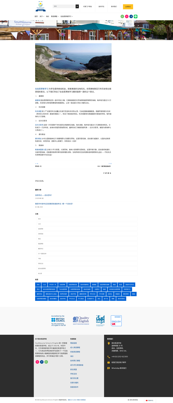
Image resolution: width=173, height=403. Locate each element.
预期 (113, 299)
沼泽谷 (110, 294)
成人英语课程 (75, 347)
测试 (99, 299)
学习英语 (81, 299)
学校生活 (40, 263)
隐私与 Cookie (72, 400)
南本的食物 (87, 289)
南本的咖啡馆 (84, 284)
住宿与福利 (74, 383)
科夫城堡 (38, 111)
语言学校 (73, 294)
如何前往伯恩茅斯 (114, 289)
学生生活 (92, 294)
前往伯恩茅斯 (42, 268)
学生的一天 (38, 166)
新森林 (118, 294)
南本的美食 (121, 299)
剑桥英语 (40, 233)
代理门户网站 (87, 6)
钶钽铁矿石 (127, 289)
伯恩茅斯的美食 (75, 289)
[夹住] (108, 173)
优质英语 (83, 400)
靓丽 (133, 294)
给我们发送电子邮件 (119, 362)
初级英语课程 (75, 352)
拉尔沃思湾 (39, 125)
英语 (120, 284)
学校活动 (73, 374)
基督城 (37, 100)
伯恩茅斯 (40, 229)
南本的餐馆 (53, 299)
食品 (39, 238)
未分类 (40, 273)
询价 (47, 16)
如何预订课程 (75, 361)
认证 (39, 224)
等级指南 (73, 343)
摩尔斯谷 (38, 139)
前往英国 (73, 369)
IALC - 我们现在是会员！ (104, 166)
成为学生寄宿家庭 (76, 365)
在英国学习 (90, 299)
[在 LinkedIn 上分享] (110, 173)
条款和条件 (74, 387)
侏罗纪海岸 (63, 294)
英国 (114, 284)
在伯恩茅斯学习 (66, 16)
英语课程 (54, 16)
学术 (39, 219)
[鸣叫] (106, 173)
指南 (104, 289)
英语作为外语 (130, 284)
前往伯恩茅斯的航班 (49, 289)
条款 (78, 400)
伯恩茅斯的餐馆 (41, 299)
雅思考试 (40, 248)
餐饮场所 (126, 294)
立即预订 (128, 7)
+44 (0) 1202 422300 (120, 357)
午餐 (39, 258)
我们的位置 (74, 378)
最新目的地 (83, 294)
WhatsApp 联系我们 (119, 368)
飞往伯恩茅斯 (63, 289)
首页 (36, 16)
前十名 (106, 299)
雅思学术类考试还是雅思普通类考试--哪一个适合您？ (54, 204)
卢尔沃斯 (101, 294)
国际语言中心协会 (51, 294)
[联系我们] (122, 16)
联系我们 (114, 6)
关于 (41, 16)
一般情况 (96, 289)
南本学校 (63, 299)
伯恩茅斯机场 (73, 284)
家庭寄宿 (40, 243)
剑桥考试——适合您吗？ (44, 195)
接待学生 (101, 6)
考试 (38, 289)
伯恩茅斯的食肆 (104, 284)
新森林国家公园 (40, 150)
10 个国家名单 (42, 253)
